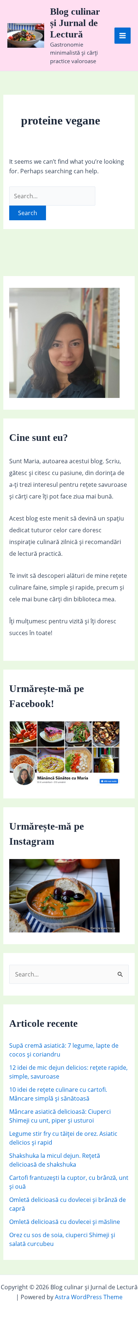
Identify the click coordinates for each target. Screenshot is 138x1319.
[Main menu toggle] (122, 36)
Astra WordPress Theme (89, 1297)
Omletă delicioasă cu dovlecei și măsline (64, 1222)
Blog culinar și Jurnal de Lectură (75, 23)
